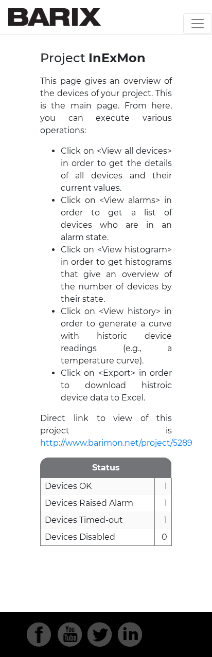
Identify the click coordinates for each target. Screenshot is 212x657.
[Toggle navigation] (197, 23)
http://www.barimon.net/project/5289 (116, 443)
